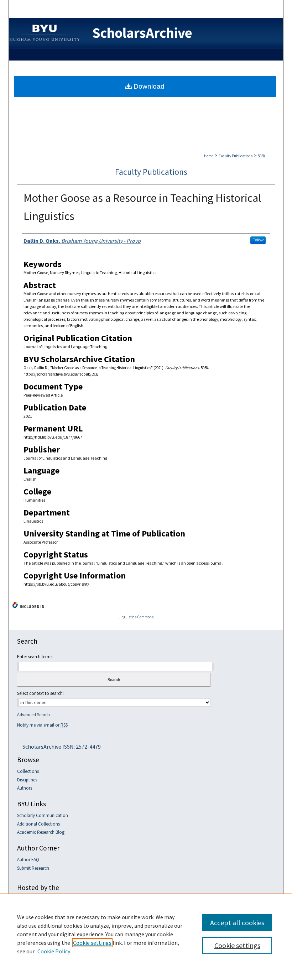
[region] (146, 934)
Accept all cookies (237, 922)
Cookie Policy (53, 951)
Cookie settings (92, 942)
